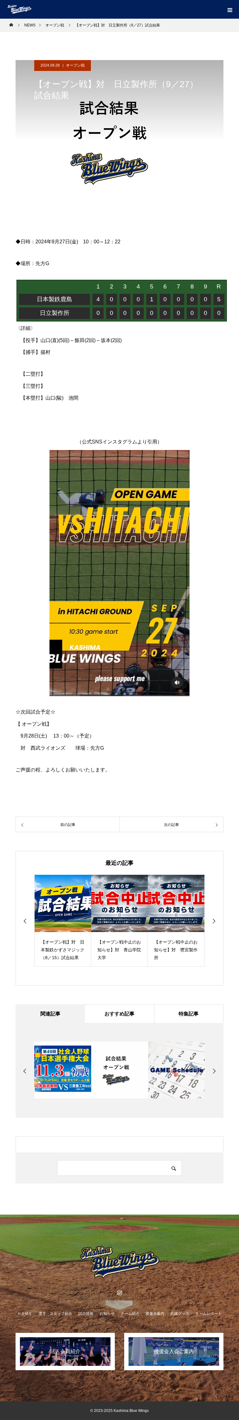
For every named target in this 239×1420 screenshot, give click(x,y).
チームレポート (208, 1313)
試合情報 (85, 1313)
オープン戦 (75, 65)
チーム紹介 (130, 1313)
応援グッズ (180, 1313)
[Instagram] (119, 1293)
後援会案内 (155, 1313)
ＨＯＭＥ (24, 1313)
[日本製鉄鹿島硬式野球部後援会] (119, 1262)
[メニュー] (229, 9)
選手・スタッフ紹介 (55, 1313)
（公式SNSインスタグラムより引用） (119, 441)
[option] (63, 921)
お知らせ (107, 1313)
